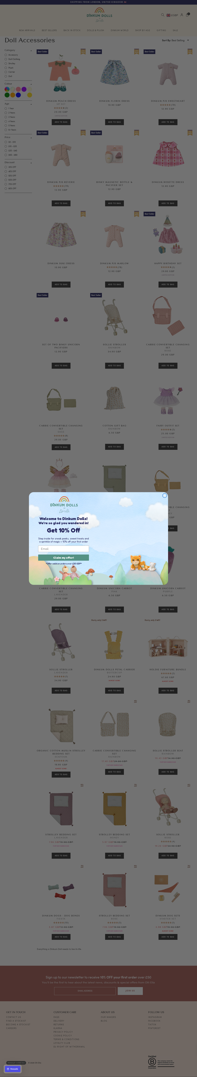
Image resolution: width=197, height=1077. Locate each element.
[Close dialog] (165, 495)
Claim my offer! (63, 557)
